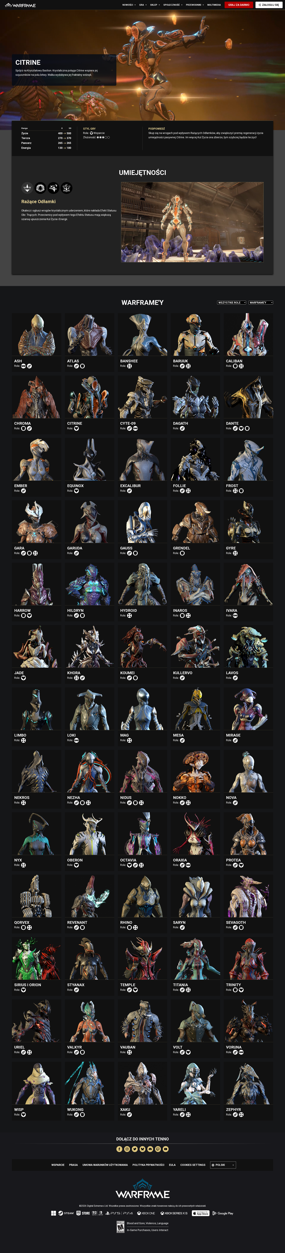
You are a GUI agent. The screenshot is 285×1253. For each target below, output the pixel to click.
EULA (172, 1164)
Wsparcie (58, 1164)
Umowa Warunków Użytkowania (105, 1164)
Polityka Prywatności (148, 1164)
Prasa (73, 1164)
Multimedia (214, 5)
